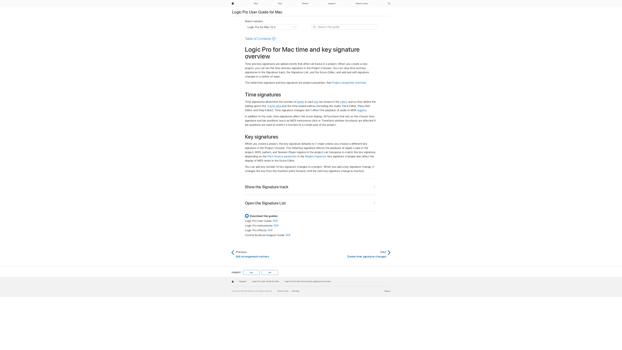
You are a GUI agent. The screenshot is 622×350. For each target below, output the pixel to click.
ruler (343, 101)
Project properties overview (349, 82)
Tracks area (274, 106)
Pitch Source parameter (282, 156)
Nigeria (387, 291)
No (270, 272)
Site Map (295, 291)
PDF (275, 220)
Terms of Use (282, 291)
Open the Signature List (265, 203)
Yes (251, 272)
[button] (389, 3)
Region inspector (315, 156)
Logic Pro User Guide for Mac (257, 12)
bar (316, 101)
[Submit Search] (314, 27)
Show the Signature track (266, 187)
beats (300, 101)
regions (361, 110)
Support (243, 281)
